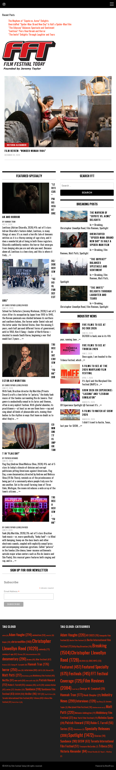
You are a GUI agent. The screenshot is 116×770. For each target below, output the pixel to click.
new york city (32, 680)
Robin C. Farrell (16, 684)
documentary (14, 658)
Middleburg (27, 675)
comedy (44, 649)
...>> (79, 339)
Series (66, 729)
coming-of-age (9, 654)
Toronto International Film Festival (17, 697)
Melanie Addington (85, 712)
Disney (22, 654)
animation (38, 635)
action (5, 635)
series (10, 689)
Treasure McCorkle (88, 746)
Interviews (86, 700)
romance (31, 684)
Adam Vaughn (20, 634)
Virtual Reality (94, 751)
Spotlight (81, 735)
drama (31, 659)
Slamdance (78, 729)
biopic (6, 642)
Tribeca (38, 697)
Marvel (50, 670)
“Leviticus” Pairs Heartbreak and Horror (26, 31)
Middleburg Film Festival (44, 675)
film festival (43, 659)
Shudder (20, 689)
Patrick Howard (77, 722)
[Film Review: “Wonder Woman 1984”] (58, 111)
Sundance (33, 689)
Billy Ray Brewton (82, 646)
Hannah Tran (38, 664)
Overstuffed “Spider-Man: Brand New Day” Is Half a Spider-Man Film (39, 24)
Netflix (8, 680)
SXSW (19, 693)
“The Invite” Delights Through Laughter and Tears (31, 34)
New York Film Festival (86, 717)
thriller (31, 694)
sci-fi (40, 685)
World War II (17, 702)
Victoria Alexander (16, 144)
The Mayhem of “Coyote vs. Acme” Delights (28, 21)
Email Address (11, 591)
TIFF (40, 693)
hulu (21, 670)
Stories (99, 736)
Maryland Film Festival (80, 707)
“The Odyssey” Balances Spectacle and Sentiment (31, 28)
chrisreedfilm (21, 641)
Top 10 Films (50, 694)
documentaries (33, 654)
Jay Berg (101, 701)
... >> (9, 255)
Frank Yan (75, 689)
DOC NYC (95, 660)
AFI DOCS (92, 635)
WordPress (109, 765)
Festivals (79, 673)
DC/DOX (83, 660)
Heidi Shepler (92, 695)
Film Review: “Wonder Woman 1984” (25, 151)
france (6, 664)
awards (50, 635)
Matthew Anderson (99, 707)
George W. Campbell (19, 664)
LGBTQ (42, 670)
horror (9, 669)
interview (30, 670)
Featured (70, 667)
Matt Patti (12, 675)
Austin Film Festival (78, 640)
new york (19, 680)
